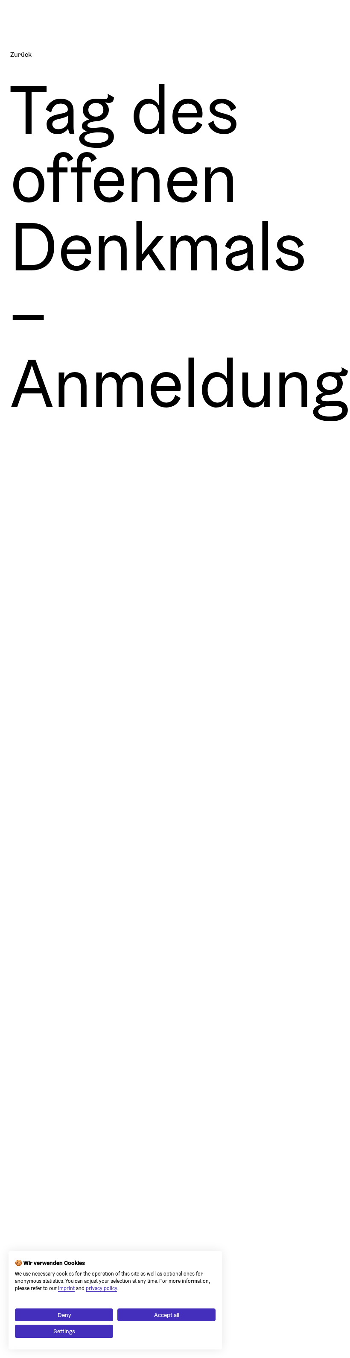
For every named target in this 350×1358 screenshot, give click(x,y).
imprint (66, 1288)
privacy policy (101, 1288)
